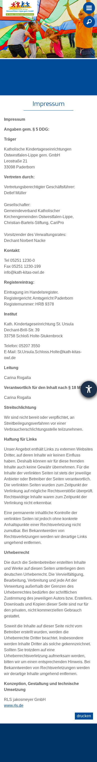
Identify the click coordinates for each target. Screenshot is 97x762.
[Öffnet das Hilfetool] (89, 389)
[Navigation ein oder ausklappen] (89, 8)
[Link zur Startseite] (19, 8)
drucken (84, 716)
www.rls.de (13, 705)
